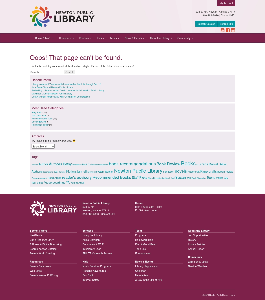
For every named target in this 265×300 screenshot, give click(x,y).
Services (84, 38)
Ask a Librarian (91, 240)
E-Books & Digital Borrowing (46, 244)
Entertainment (143, 253)
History (192, 240)
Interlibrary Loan (92, 249)
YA (68, 182)
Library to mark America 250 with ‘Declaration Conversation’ (61, 96)
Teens (114, 38)
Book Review (168, 163)
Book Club (87, 164)
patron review (225, 171)
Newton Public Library (138, 170)
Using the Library (92, 235)
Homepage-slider (40, 124)
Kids (100, 38)
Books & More (43, 38)
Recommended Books (111, 177)
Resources (65, 38)
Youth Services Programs (97, 266)
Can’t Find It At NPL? (42, 240)
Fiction (71, 171)
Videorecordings (54, 182)
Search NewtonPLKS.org (44, 275)
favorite (62, 171)
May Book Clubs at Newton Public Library (52, 93)
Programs (140, 235)
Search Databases (40, 266)
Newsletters (142, 275)
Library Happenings (146, 266)
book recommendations (132, 163)
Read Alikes (54, 177)
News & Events (134, 38)
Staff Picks (139, 177)
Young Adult (77, 182)
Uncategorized (39, 121)
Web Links (36, 270)
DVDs (56, 171)
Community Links (198, 261)
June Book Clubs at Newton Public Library (52, 87)
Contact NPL (228, 15)
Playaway (36, 178)
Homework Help (144, 240)
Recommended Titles (42, 118)
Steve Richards (154, 178)
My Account (226, 3)
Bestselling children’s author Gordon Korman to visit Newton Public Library (68, 90)
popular (43, 178)
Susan (180, 177)
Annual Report (196, 249)
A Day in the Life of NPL (148, 280)
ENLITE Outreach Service (97, 253)
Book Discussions (100, 164)
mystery (99, 171)
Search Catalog (206, 24)
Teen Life (140, 249)
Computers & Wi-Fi (93, 244)
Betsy (67, 163)
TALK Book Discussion (196, 178)
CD (197, 164)
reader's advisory (77, 177)
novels (181, 171)
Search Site (226, 24)
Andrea (35, 164)
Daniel (213, 164)
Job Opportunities (198, 235)
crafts (204, 164)
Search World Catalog (42, 253)
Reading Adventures (94, 270)
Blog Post (36, 112)
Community (184, 38)
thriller (219, 177)
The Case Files (39, 115)
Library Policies (196, 244)
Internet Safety (91, 280)
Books (188, 163)
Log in (232, 294)
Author (43, 164)
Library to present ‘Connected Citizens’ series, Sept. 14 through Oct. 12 (66, 84)
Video (40, 182)
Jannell (81, 171)
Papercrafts (208, 171)
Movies (91, 171)
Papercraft (193, 171)
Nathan (109, 171)
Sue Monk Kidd (168, 178)
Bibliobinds (76, 164)
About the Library (160, 38)
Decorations (48, 171)
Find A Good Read (145, 244)
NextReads (36, 235)
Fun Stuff (88, 275)
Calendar (140, 270)
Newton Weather (197, 266)
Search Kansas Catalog (43, 249)
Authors (55, 163)
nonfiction (168, 171)
